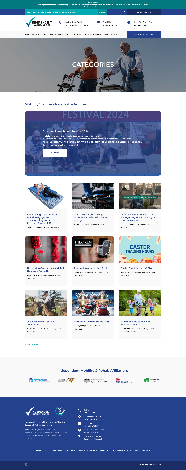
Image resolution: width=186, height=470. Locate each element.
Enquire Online (144, 12)
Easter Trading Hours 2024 (136, 268)
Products (35, 34)
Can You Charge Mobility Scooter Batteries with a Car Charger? (90, 217)
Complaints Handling (93, 436)
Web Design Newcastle (150, 465)
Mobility (145, 329)
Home (27, 34)
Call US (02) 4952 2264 (144, 34)
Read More (55, 153)
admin (47, 136)
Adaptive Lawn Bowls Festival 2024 (66, 131)
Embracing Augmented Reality (92, 268)
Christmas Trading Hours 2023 (91, 321)
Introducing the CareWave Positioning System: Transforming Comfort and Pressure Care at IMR (43, 219)
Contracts (62, 34)
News (106, 34)
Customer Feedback (93, 439)
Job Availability (43, 329)
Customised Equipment (92, 34)
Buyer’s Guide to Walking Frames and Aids (136, 323)
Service (53, 34)
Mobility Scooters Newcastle (77, 136)
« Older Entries (31, 344)
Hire (45, 34)
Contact (114, 34)
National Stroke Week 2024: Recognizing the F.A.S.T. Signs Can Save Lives (138, 217)
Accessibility (42, 275)
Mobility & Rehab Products (56, 450)
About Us (75, 34)
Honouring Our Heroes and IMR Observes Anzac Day (45, 269)
